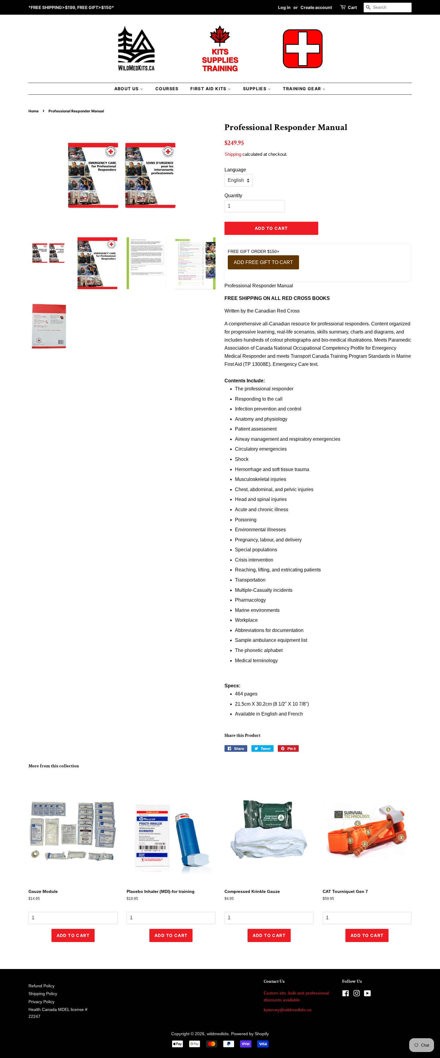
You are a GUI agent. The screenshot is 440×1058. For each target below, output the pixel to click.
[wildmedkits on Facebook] (345, 994)
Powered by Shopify (250, 1034)
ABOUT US (127, 88)
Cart (352, 7)
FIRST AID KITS (209, 88)
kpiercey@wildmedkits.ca (287, 1010)
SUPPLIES (255, 88)
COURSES (167, 88)
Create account (316, 7)
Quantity (233, 195)
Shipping (232, 154)
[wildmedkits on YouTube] (367, 994)
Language (235, 169)
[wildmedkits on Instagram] (356, 994)
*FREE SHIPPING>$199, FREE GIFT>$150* (71, 7)
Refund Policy (41, 986)
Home (33, 111)
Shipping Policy (42, 993)
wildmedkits (218, 1034)
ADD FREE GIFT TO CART (263, 262)
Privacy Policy (41, 1002)
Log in (284, 7)
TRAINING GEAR (302, 88)
